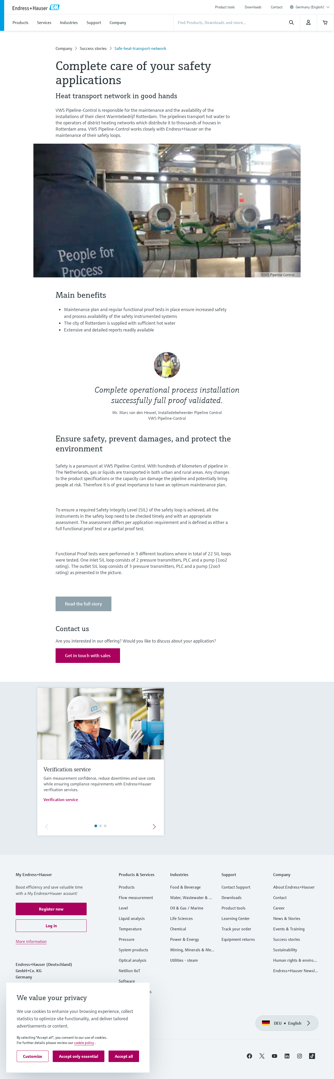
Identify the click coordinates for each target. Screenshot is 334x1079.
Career (279, 908)
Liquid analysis (132, 918)
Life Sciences (181, 918)
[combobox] (313, 7)
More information (31, 941)
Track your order (236, 928)
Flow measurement (136, 897)
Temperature (130, 928)
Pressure (126, 939)
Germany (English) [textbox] (310, 7)
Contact (277, 7)
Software (127, 981)
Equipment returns (238, 939)
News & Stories (286, 918)
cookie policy (84, 1042)
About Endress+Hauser (294, 887)
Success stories (93, 48)
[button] (51, 909)
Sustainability (285, 949)
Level (123, 908)
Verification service (61, 799)
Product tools (225, 7)
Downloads (253, 7)
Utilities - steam (184, 960)
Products (127, 887)
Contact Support (236, 887)
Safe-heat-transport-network (140, 48)
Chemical (178, 928)
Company (64, 48)
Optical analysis (132, 960)
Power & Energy (184, 939)
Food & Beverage (185, 887)
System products (133, 949)
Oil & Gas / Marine (186, 908)
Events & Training (289, 928)
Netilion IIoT (129, 970)
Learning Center (236, 918)
